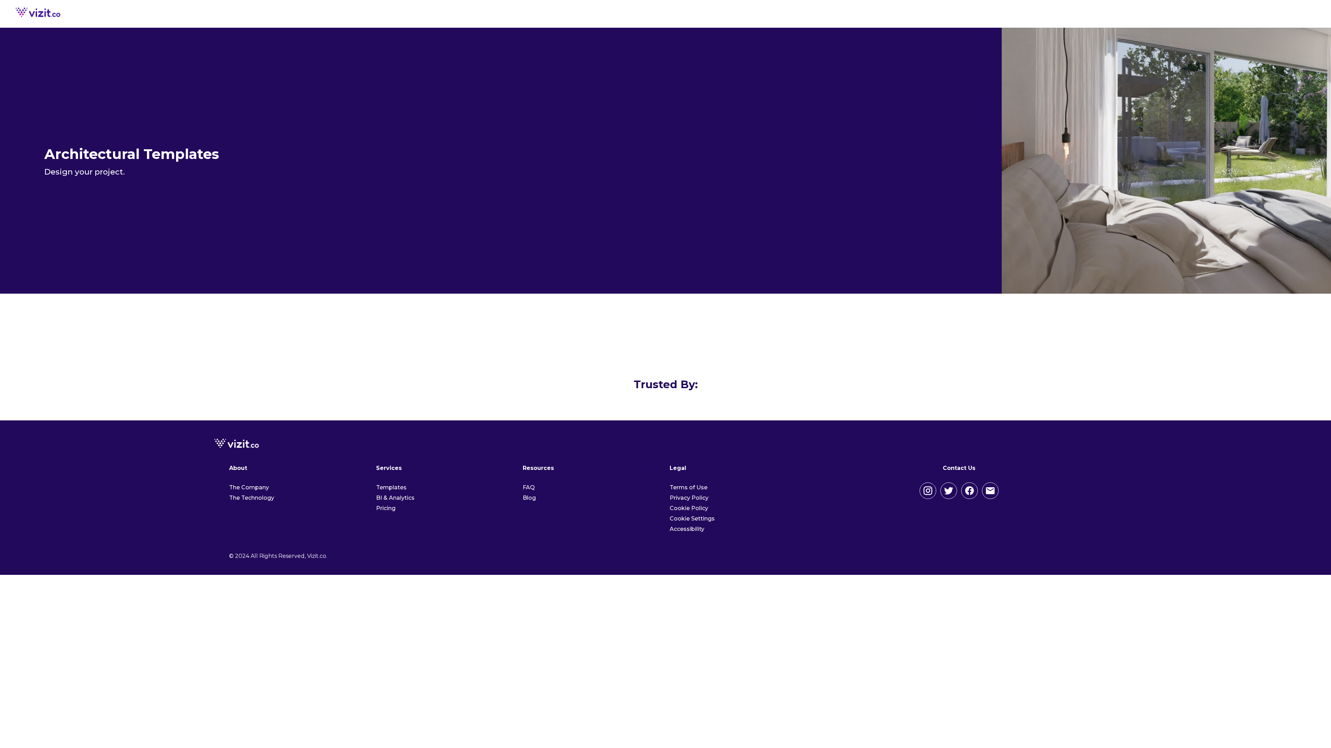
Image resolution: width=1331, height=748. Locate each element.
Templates (391, 487)
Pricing (385, 508)
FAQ (529, 487)
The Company (249, 487)
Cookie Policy (689, 508)
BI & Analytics (395, 498)
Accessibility (687, 529)
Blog (529, 498)
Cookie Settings (692, 518)
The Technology (251, 498)
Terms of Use (688, 487)
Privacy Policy (689, 498)
